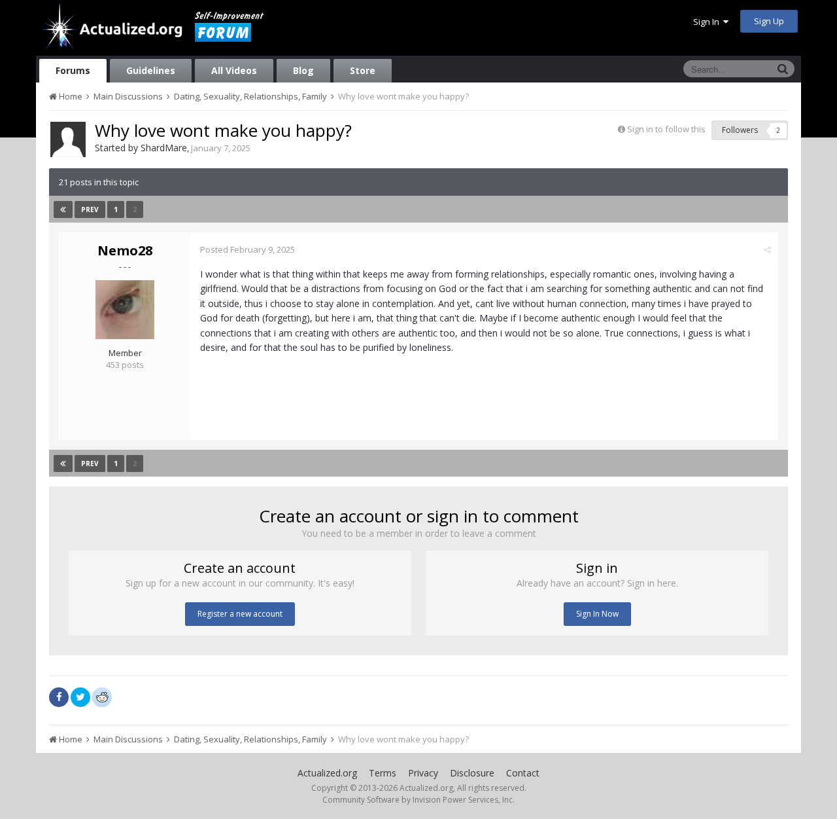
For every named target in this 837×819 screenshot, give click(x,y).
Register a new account (239, 613)
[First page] (63, 209)
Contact (522, 773)
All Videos (234, 70)
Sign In (708, 21)
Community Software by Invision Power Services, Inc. (418, 799)
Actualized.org (327, 773)
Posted (247, 249)
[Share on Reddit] (102, 696)
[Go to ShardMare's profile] (68, 139)
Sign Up (769, 21)
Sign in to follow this (666, 129)
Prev (90, 209)
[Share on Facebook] (59, 697)
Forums (73, 70)
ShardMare (164, 147)
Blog (303, 70)
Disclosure (472, 773)
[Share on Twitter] (80, 697)
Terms (382, 773)
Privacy (423, 773)
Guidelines (150, 70)
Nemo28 (124, 250)
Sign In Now (597, 613)
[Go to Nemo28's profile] (124, 309)
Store (362, 70)
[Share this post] (767, 249)
